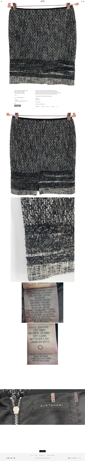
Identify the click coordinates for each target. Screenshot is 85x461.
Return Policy (42, 455)
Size (15, 95)
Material (16, 99)
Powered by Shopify (46, 458)
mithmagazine (40, 458)
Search (31, 455)
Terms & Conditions (51, 455)
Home (36, 455)
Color (16, 97)
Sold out (18, 105)
